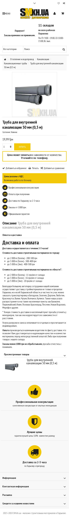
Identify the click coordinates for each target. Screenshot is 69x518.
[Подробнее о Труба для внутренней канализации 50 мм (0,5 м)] (14, 367)
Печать (35, 168)
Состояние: (6, 132)
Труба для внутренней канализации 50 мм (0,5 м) (41, 361)
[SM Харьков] (34, 13)
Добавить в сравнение (54, 168)
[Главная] (5, 60)
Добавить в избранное (16, 168)
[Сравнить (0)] (64, 3)
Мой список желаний (58, 3)
